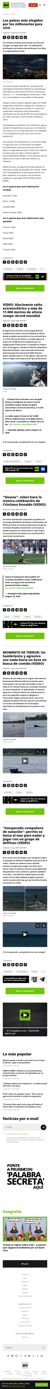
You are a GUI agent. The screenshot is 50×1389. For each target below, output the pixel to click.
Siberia (29, 792)
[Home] (6, 5)
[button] (25, 761)
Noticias (25, 1274)
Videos (25, 1285)
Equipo (25, 1315)
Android (25, 1337)
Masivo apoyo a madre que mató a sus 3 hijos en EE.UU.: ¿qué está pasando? (24, 1061)
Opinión (25, 1289)
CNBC (12, 94)
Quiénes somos (25, 1307)
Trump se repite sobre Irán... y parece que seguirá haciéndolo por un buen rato (24, 1247)
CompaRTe (7, 1371)
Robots (38, 617)
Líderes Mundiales (25, 1296)
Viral (25, 1278)
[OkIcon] (33, 1356)
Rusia (39, 461)
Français (10, 1373)
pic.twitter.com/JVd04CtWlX (23, 424)
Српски (18, 1373)
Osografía (12, 1211)
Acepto (18, 1134)
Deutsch (35, 1371)
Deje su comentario (25, 288)
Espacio (28, 461)
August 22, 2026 (12, 596)
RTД (36, 1373)
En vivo (33, 5)
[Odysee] (16, 1356)
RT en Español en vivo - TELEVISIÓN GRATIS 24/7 (22, 1032)
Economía (32, 269)
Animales (8, 792)
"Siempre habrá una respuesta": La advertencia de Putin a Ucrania (25, 1084)
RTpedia (25, 1292)
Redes (27, 617)
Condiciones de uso (25, 1325)
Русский (28, 1373)
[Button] (40, 5)
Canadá (20, 269)
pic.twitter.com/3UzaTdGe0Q (19, 588)
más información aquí (16, 1386)
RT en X (25, 1263)
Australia (8, 269)
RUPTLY (44, 1373)
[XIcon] (21, 1356)
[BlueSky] (29, 1356)
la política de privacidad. (20, 1134)
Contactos (25, 1311)
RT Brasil (18, 1371)
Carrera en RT (25, 1322)
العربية (26, 1371)
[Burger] (44, 5)
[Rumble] (12, 1356)
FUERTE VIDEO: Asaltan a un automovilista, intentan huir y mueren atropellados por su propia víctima (23, 1073)
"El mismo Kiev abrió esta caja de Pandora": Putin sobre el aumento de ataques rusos (23, 1105)
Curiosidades (22, 971)
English (44, 1371)
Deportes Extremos (12, 461)
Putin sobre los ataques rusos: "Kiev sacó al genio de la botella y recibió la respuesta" (23, 1095)
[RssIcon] (37, 1356)
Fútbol (16, 617)
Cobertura (25, 1318)
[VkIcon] (8, 1356)
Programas (25, 1281)
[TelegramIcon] (25, 1356)
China (7, 617)
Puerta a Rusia (27, 1375)
